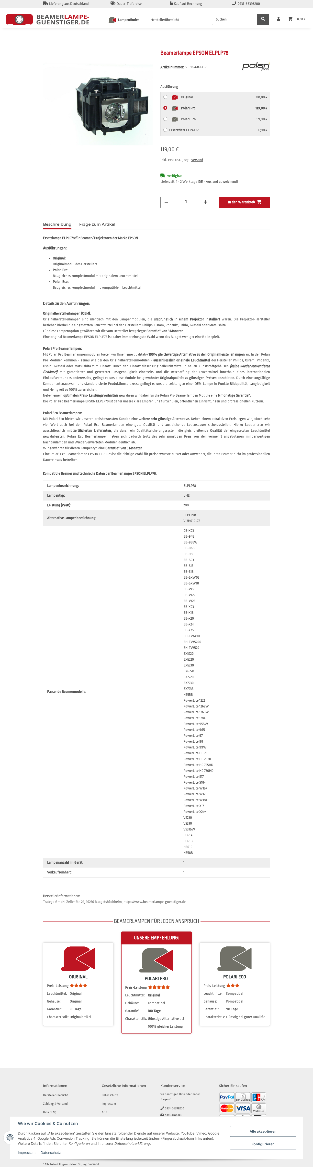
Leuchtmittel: (57, 994)
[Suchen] (263, 19)
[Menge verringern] (166, 202)
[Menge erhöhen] (205, 202)
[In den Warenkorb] (47, 46)
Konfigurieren (263, 1144)
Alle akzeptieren (263, 1131)
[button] (278, 19)
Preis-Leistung (58, 986)
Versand (197, 160)
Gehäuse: (54, 1001)
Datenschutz (51, 1152)
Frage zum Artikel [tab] (97, 224)
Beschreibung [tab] (57, 224)
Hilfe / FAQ (49, 1112)
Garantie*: (54, 1009)
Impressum (26, 1152)
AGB (104, 1112)
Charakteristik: (58, 1017)
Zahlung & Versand (55, 1104)
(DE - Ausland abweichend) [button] (218, 182)
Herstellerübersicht (165, 20)
